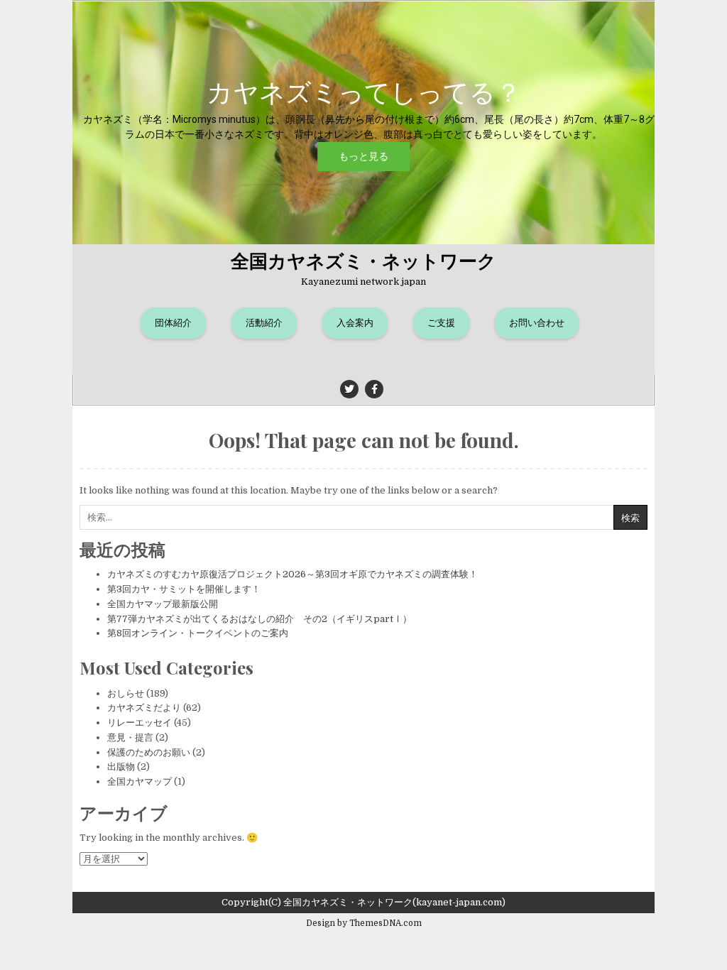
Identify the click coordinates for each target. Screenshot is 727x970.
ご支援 (441, 322)
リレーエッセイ (139, 722)
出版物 (121, 766)
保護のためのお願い (148, 752)
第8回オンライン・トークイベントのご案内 (197, 633)
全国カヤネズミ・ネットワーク (363, 260)
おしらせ (125, 693)
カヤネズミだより (144, 707)
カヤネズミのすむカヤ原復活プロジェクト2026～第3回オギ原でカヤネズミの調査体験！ (292, 574)
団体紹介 (173, 322)
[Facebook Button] (374, 389)
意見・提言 (130, 737)
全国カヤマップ (139, 781)
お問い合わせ (536, 322)
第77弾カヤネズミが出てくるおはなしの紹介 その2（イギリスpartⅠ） (259, 619)
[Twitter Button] (349, 389)
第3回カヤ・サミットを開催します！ (184, 589)
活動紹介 (264, 322)
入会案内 (355, 322)
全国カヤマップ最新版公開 (162, 604)
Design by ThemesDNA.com (364, 923)
